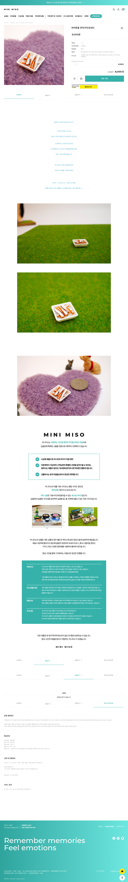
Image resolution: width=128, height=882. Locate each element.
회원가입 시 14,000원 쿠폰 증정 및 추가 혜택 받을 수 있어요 (64, 2)
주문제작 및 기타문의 (55, 16)
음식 (17, 23)
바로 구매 (104, 79)
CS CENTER (68, 16)
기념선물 (21, 16)
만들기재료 (29, 16)
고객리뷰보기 (96, 16)
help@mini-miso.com (117, 871)
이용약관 (100, 826)
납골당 (6, 16)
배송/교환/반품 (108, 95)
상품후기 (47, 95)
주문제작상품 (39, 16)
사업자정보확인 (120, 826)
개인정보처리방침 (109, 826)
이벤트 (86, 16)
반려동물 (13, 16)
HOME (6, 23)
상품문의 (78, 95)
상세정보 (19, 95)
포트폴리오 (78, 16)
